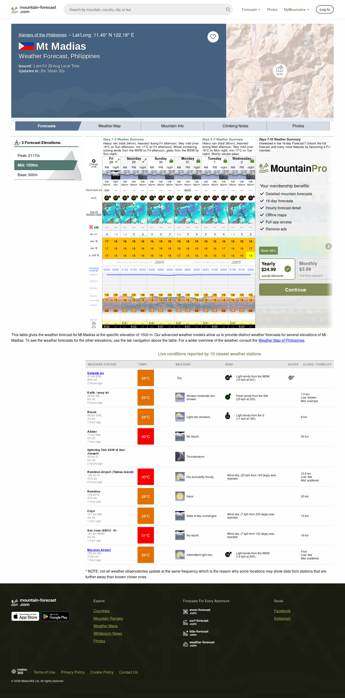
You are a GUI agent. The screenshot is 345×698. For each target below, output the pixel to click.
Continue (296, 289)
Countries (101, 610)
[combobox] (148, 9)
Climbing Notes (235, 125)
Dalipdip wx (95, 373)
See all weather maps (93, 213)
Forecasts (249, 9)
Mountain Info (172, 125)
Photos (272, 9)
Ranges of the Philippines (43, 35)
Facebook (282, 610)
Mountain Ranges (108, 618)
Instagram (282, 618)
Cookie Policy (102, 672)
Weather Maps (105, 625)
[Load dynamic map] (280, 71)
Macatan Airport (99, 550)
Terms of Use (44, 672)
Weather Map (109, 125)
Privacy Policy (73, 672)
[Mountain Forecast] (33, 9)
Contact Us (128, 672)
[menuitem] (46, 126)
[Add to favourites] (213, 37)
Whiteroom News (107, 633)
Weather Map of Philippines (281, 340)
